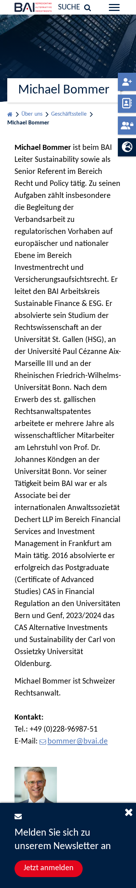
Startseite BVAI (10, 112)
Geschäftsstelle (69, 114)
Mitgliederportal (127, 125)
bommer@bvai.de (78, 741)
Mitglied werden (127, 82)
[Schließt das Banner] (128, 812)
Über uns (31, 114)
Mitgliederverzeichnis (127, 104)
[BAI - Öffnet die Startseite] (22, 7)
